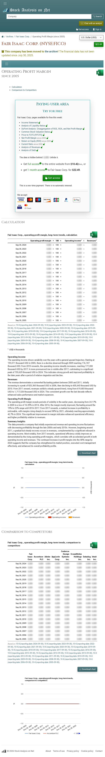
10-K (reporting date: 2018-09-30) (25, 331)
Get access (83, 29)
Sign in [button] (98, 29)
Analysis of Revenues (31, 147)
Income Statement (29, 122)
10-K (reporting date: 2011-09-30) (45, 337)
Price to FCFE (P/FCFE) (32, 135)
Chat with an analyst (91, 23)
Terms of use (59, 751)
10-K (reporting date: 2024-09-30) (30, 325)
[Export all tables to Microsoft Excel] (99, 73)
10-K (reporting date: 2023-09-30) (58, 325)
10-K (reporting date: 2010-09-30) (74, 337)
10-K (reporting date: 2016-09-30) (82, 331)
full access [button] (33, 164)
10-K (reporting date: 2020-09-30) (56, 328)
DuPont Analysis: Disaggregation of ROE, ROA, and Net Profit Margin (52, 129)
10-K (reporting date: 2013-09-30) (78, 334)
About (48, 751)
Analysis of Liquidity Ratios (33, 125)
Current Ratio (32, 144)
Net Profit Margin (33, 138)
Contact (98, 751)
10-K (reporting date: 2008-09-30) (45, 340)
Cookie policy (87, 751)
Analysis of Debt (28, 150)
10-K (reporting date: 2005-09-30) (45, 344)
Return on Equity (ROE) (36, 141)
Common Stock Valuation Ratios (36, 132)
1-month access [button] (36, 169)
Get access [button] (53, 178)
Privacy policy (73, 751)
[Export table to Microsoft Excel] (93, 235)
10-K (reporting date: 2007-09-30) (74, 340)
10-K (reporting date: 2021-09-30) (28, 328)
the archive (51, 51)
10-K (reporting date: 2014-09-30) (50, 334)
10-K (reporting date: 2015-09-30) (21, 334)
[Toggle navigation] (5, 3)
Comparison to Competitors (24, 90)
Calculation (17, 87)
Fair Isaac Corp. (23, 36)
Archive (9, 36)
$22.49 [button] (99, 44)
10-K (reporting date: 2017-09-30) (53, 331)
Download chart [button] (88, 453)
